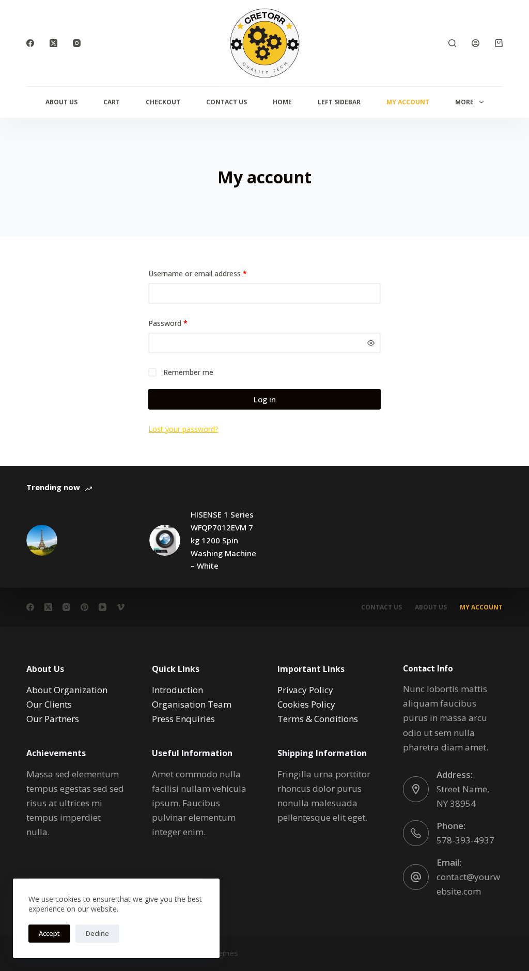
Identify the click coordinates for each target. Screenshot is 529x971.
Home (282, 102)
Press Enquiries (183, 719)
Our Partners (52, 719)
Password (182, 322)
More (464, 102)
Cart (111, 102)
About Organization (66, 690)
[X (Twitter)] (53, 43)
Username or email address (212, 273)
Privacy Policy (305, 690)
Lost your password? (183, 429)
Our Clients (49, 704)
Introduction (177, 690)
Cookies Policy (306, 704)
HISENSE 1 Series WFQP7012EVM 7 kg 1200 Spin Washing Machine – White (223, 540)
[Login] (475, 43)
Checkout (163, 102)
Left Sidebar (339, 102)
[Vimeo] (121, 607)
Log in (265, 399)
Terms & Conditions (317, 719)
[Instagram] (77, 43)
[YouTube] (102, 607)
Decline (97, 933)
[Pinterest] (84, 607)
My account (407, 102)
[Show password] (371, 343)
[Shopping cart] (499, 43)
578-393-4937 (465, 840)
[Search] (452, 43)
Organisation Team (191, 704)
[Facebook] (30, 43)
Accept (49, 933)
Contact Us (226, 102)
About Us (61, 102)
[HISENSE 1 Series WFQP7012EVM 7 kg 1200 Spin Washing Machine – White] (164, 540)
